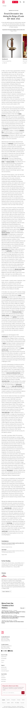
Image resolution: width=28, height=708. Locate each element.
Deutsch (3, 702)
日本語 (8, 702)
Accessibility (3, 658)
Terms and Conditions (7, 706)
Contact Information (20, 706)
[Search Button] (20, 2)
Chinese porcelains (17, 311)
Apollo (4, 343)
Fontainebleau (5, 135)
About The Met (4, 654)
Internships (3, 681)
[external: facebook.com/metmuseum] (1, 650)
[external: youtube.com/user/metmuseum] (10, 650)
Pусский (22, 702)
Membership (3, 667)
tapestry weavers (6, 232)
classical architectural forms (13, 372)
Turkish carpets (5, 315)
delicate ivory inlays (19, 269)
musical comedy (10, 161)
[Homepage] (3, 2)
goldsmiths (9, 250)
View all (22, 608)
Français (18, 699)
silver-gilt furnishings (17, 386)
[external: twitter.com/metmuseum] (3, 650)
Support (2, 665)
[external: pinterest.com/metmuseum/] (5, 650)
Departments (4, 656)
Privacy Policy (14, 706)
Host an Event (4, 669)
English (3, 699)
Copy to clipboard (6, 591)
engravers (10, 143)
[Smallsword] (12, 46)
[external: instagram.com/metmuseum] (6, 650)
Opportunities (4, 674)
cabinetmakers (5, 249)
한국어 (12, 702)
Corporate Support (5, 670)
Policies (2, 660)
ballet (3, 161)
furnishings (9, 523)
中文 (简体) (17, 702)
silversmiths (4, 234)
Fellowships (3, 679)
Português (13, 699)
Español (8, 699)
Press (2, 662)
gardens (15, 316)
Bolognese (5, 128)
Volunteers (3, 677)
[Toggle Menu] (24, 2)
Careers (3, 675)
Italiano (23, 699)
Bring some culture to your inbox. (10, 685)
